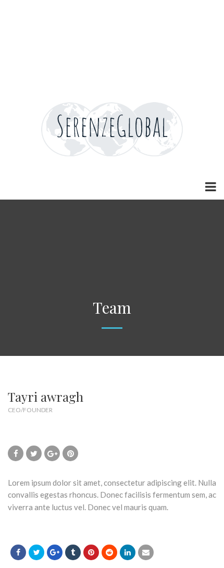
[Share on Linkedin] (109, 552)
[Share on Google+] (55, 552)
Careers (65, 31)
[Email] (146, 552)
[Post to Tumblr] (73, 552)
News (25, 31)
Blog (67, 73)
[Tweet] (36, 552)
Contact (72, 52)
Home (27, 10)
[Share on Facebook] (18, 552)
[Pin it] (91, 552)
